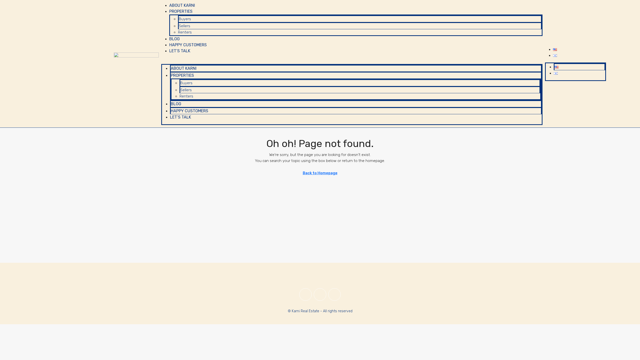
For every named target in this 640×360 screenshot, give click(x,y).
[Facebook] (305, 294)
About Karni (182, 5)
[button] (351, 61)
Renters (185, 32)
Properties (180, 11)
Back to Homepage (320, 173)
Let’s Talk (179, 50)
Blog (174, 38)
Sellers (184, 26)
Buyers (185, 19)
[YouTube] (334, 294)
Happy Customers (188, 44)
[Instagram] (320, 294)
